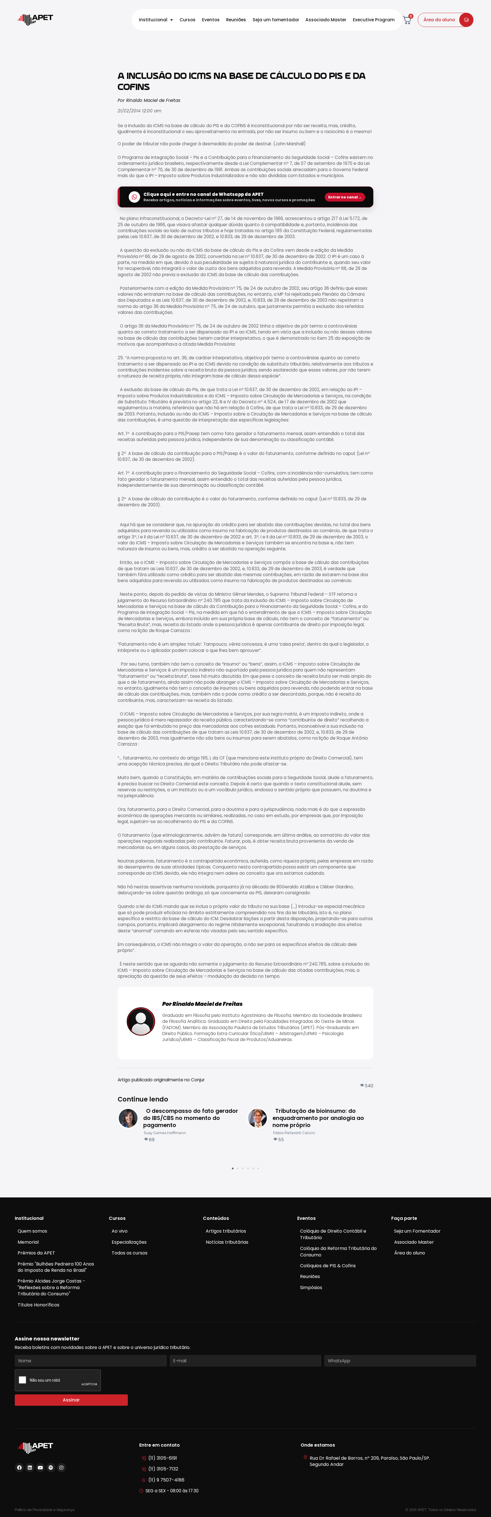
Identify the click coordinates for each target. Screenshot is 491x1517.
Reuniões (236, 20)
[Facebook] (19, 1467)
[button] (233, 1168)
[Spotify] (50, 1467)
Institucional (153, 20)
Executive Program (374, 20)
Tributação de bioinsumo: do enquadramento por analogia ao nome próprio (318, 1118)
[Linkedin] (29, 1467)
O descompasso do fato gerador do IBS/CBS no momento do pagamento (190, 1118)
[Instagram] (61, 1467)
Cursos (187, 20)
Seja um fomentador (276, 20)
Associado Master (325, 20)
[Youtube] (40, 1467)
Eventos (211, 20)
